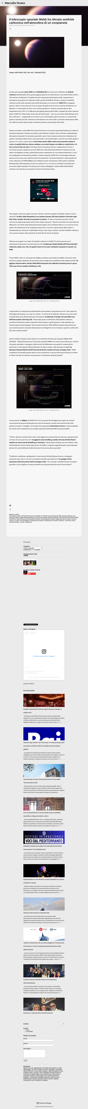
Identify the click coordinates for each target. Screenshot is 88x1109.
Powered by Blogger (45, 1103)
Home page (26, 542)
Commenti (29, 1031)
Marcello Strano (15, 2)
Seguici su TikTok (28, 683)
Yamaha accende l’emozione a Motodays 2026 (36, 913)
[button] (10, 29)
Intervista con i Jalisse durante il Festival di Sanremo (38, 1013)
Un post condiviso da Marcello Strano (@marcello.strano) (44, 677)
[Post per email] (10, 506)
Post (27, 1030)
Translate (37, 550)
